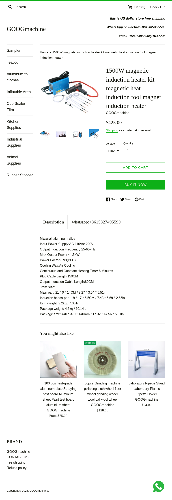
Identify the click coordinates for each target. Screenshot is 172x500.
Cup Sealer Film (16, 106)
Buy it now (136, 185)
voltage (110, 143)
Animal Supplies (14, 160)
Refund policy (17, 468)
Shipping (112, 130)
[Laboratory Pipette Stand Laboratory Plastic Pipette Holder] (146, 359)
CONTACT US (17, 457)
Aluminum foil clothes (18, 77)
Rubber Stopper (20, 175)
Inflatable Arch (19, 92)
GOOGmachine (26, 28)
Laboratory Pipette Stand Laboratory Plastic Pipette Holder (147, 388)
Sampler (14, 50)
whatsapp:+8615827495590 (96, 222)
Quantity (128, 143)
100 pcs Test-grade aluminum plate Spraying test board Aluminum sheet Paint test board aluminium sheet (58, 394)
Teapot (12, 62)
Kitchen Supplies (14, 124)
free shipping (16, 462)
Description (53, 222)
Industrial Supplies (14, 142)
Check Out (157, 7)
